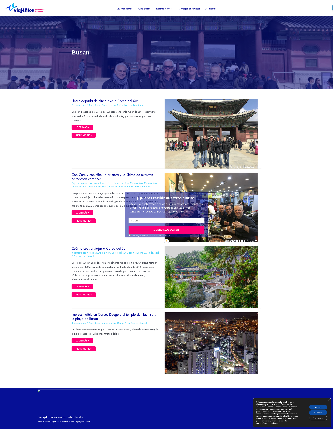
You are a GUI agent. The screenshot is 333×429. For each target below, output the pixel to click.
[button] (166, 197)
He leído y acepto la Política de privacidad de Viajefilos (151, 236)
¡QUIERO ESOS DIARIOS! (166, 229)
